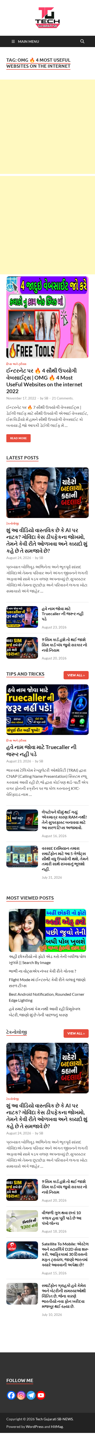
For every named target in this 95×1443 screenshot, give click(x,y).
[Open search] (82, 41)
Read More (16, 437)
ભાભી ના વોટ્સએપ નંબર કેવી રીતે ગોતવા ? (42, 971)
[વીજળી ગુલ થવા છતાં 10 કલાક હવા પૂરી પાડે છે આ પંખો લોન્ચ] (22, 1213)
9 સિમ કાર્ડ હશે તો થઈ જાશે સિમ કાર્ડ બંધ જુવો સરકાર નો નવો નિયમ (64, 644)
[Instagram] (21, 1395)
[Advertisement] (47, 127)
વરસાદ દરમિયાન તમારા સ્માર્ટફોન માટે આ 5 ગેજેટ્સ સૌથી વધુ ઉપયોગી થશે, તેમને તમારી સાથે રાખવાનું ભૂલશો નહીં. (65, 858)
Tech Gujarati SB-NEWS (54, 1419)
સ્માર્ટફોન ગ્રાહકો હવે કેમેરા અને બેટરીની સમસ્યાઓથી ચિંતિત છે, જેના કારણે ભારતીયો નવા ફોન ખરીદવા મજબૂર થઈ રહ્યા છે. (64, 1296)
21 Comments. (62, 398)
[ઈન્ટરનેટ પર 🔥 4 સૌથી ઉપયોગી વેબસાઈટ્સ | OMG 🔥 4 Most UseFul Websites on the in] (47, 317)
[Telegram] (31, 1395)
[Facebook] (11, 1395)
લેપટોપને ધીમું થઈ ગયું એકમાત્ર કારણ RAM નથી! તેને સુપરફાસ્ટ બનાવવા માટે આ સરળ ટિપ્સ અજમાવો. (64, 819)
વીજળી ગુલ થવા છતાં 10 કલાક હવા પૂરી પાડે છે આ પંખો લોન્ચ (61, 1218)
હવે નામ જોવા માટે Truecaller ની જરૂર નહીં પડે (63, 613)
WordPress (35, 1426)
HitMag (57, 1426)
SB (46, 398)
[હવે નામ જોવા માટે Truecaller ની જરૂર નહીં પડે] (22, 609)
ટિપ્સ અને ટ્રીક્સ (16, 364)
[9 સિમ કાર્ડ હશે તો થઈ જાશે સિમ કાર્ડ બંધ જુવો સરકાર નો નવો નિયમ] (22, 640)
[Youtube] (40, 1395)
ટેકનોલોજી (12, 523)
